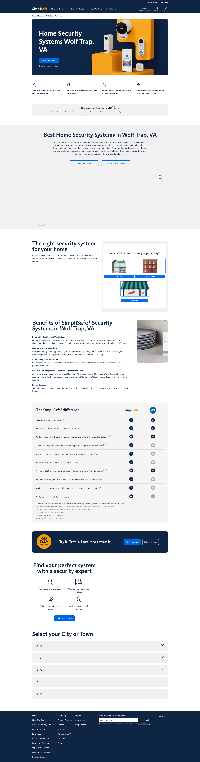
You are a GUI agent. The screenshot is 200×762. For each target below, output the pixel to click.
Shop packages (84, 163)
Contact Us (80, 720)
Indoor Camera (38, 729)
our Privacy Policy (144, 724)
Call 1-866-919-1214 (64, 618)
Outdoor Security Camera (43, 724)
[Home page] (40, 9)
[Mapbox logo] (42, 225)
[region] (100, 200)
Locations (62, 738)
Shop (34, 715)
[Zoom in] (159, 175)
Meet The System (39, 720)
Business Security (39, 757)
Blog (60, 743)
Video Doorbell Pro (40, 738)
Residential (153, 2)
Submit (146, 720)
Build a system (150, 542)
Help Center (80, 724)
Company (62, 715)
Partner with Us (64, 734)
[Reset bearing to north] (159, 181)
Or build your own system (48, 66)
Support (78, 715)
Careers (61, 724)
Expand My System (40, 747)
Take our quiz (132, 542)
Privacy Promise (65, 720)
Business (164, 2)
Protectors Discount (40, 743)
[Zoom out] (159, 178)
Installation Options (41, 752)
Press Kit (61, 729)
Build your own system (116, 163)
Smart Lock (37, 734)
